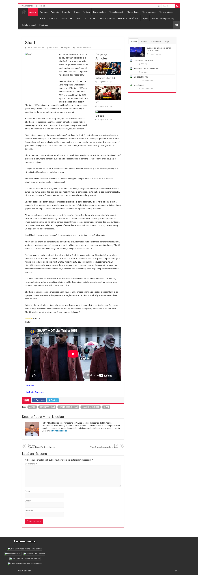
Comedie (66, 12)
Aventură (43, 12)
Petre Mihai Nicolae (36, 48)
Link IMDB (29, 385)
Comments (156, 41)
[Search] (177, 6)
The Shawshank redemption (104, 446)
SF (71, 18)
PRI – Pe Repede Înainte (128, 18)
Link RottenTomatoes (34, 392)
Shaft (106, 407)
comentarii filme (47, 407)
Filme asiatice (99, 12)
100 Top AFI (90, 18)
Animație (55, 12)
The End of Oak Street (143, 60)
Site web (29, 510)
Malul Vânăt (139, 85)
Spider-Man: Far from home (41, 446)
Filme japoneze (148, 12)
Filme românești (166, 12)
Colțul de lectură (29, 25)
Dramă (77, 12)
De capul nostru (141, 77)
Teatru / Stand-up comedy (162, 18)
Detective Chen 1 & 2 (106, 78)
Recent (134, 41)
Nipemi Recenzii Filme (68, 407)
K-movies (53, 18)
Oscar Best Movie (106, 18)
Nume (28, 491)
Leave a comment (83, 48)
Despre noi (40, 6)
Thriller (79, 18)
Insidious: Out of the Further (146, 69)
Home (24, 11)
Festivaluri (43, 25)
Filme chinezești (116, 12)
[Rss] (159, 6)
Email (28, 501)
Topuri (145, 18)
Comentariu (31, 464)
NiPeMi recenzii (26, 6)
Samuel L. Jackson (90, 407)
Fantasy (86, 12)
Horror (42, 18)
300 (97, 102)
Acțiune (32, 12)
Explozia (99, 115)
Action (32, 407)
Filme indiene (132, 12)
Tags (167, 41)
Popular (144, 41)
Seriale (63, 18)
